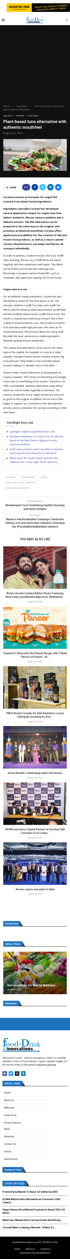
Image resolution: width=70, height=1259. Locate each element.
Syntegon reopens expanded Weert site (32, 431)
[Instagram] (17, 1073)
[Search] (66, 20)
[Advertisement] (35, 68)
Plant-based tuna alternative (20, 482)
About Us (30, 1248)
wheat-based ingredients (17, 488)
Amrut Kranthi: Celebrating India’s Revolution (35, 773)
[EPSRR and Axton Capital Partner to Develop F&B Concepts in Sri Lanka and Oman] (35, 803)
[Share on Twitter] (42, 187)
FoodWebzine (27, 477)
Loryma (43, 477)
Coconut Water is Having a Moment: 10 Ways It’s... (29, 1227)
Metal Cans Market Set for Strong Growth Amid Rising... (32, 1220)
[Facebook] (4, 1073)
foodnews (10, 477)
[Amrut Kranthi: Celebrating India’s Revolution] (35, 747)
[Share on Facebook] (35, 187)
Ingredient (22, 106)
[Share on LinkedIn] (50, 187)
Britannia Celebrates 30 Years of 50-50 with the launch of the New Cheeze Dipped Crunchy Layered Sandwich (36, 440)
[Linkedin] (23, 1073)
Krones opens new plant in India (35, 889)
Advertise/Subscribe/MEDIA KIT (35, 1252)
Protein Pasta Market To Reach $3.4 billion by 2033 (30, 1192)
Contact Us (45, 1248)
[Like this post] (27, 187)
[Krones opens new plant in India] (35, 863)
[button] (6, 973)
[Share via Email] (58, 187)
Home (6, 106)
